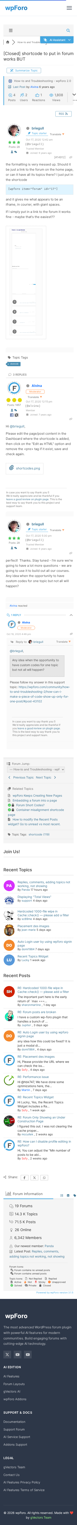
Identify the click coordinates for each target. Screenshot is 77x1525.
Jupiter (26, 1025)
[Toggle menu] (69, 7)
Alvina (34, 87)
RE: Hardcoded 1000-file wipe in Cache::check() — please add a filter (43, 989)
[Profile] (11, 152)
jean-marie (29, 929)
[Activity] (15, 152)
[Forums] (8, 42)
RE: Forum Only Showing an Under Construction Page (41, 1119)
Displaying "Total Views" (34, 897)
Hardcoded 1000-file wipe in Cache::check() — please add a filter (43, 913)
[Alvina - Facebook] (12, 416)
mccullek (27, 1134)
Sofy (25, 1069)
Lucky (25, 960)
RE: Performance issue (33, 1077)
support (27, 900)
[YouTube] (17, 1354)
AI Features (11, 1376)
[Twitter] (7, 1354)
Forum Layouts (14, 1384)
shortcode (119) (39, 834)
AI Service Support (16, 1437)
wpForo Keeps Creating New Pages (37, 795)
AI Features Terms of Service (23, 1490)
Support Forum (14, 1429)
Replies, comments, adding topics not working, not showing (44, 884)
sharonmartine (31, 1004)
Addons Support (15, 1444)
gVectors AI (11, 1391)
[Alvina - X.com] (16, 416)
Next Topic (44, 777)
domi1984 (28, 949)
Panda (26, 889)
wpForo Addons (15, 1399)
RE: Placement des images (36, 1056)
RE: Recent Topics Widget (36, 1097)
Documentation (14, 1421)
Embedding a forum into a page (35, 800)
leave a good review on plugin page (27, 499)
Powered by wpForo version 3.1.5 (54, 1292)
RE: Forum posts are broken (37, 1012)
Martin (26, 1090)
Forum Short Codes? (30, 805)
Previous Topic (23, 777)
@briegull (17, 426)
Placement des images (33, 926)
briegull (38, 128)
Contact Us (11, 1475)
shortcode (14, 364)
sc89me (27, 919)
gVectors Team (14, 1467)
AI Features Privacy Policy (21, 1482)
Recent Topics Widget (33, 956)
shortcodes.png (27, 468)
